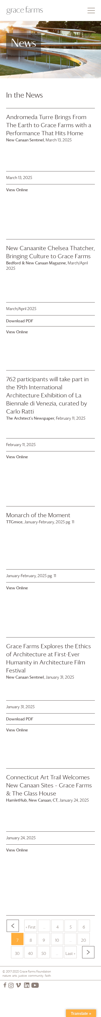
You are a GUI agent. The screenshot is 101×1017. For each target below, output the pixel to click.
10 (57, 940)
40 (30, 953)
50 (43, 953)
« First (31, 927)
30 (17, 953)
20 (83, 940)
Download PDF (19, 321)
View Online (17, 189)
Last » (70, 953)
